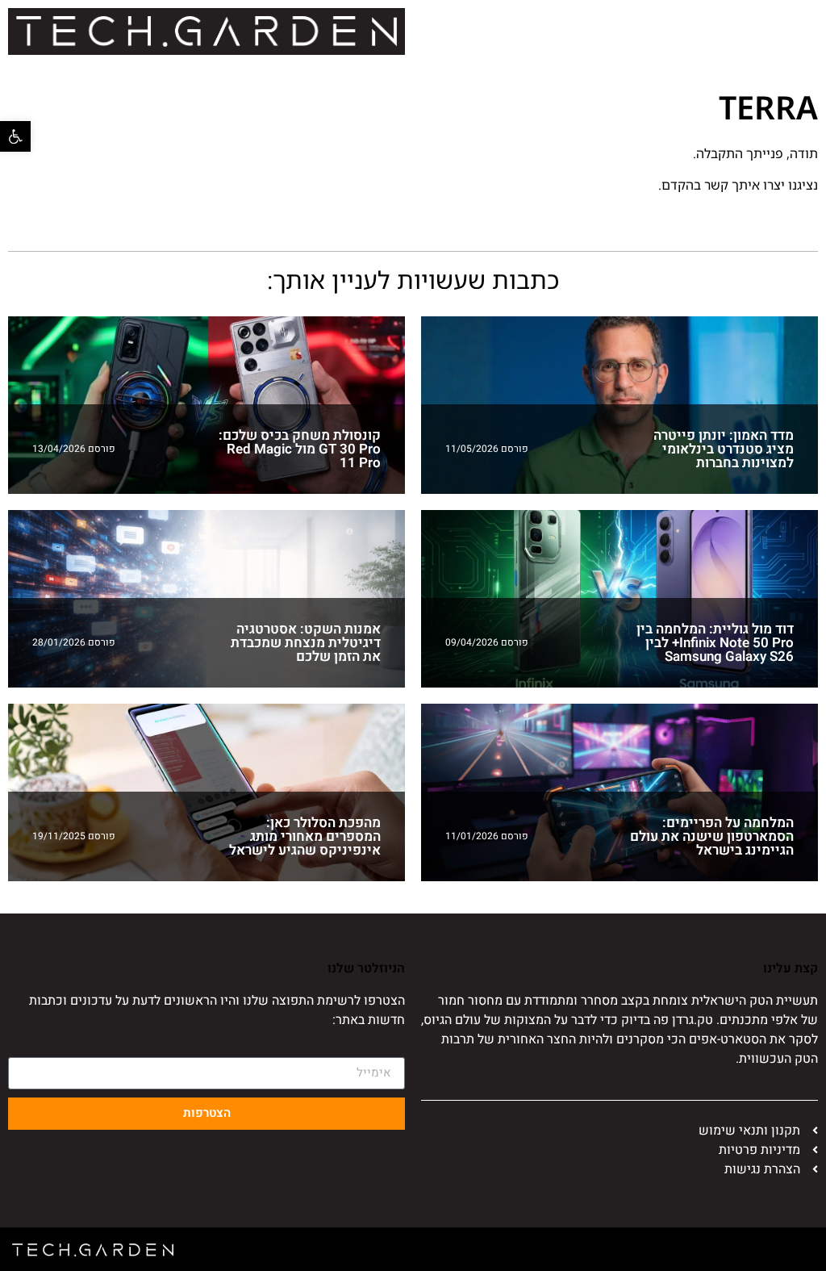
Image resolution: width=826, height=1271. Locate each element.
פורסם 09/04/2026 (486, 642)
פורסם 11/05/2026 (486, 448)
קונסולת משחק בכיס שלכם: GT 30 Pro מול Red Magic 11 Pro (300, 449)
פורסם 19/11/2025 (73, 836)
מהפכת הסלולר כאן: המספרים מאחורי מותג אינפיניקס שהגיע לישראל (305, 836)
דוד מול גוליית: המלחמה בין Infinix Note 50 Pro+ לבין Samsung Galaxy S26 (715, 643)
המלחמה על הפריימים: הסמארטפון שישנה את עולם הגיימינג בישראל (712, 836)
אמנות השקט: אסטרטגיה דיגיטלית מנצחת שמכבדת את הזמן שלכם (306, 643)
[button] (15, 136)
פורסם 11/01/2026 (486, 836)
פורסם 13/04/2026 (73, 448)
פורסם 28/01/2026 (73, 642)
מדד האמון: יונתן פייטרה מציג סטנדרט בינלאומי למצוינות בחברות (723, 449)
